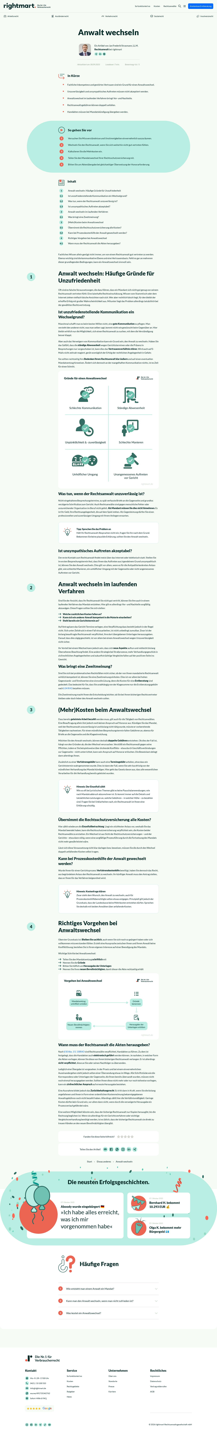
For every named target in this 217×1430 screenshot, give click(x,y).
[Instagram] (27, 1424)
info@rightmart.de (38, 1388)
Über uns (112, 1376)
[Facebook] (31, 1424)
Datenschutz (155, 1381)
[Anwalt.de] (104, 54)
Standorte (112, 1381)
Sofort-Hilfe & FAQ (38, 1398)
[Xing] (96, 54)
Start (89, 1161)
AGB (152, 1391)
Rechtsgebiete (73, 1386)
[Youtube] (49, 1424)
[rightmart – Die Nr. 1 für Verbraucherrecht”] (27, 6)
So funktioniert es (142, 6)
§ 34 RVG (67, 688)
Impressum (155, 1376)
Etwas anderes (104, 1161)
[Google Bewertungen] (39, 1408)
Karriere (112, 1391)
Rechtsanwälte (170, 6)
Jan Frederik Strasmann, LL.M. (123, 45)
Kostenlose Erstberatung (200, 6)
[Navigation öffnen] (184, 6)
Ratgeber (71, 1391)
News (69, 1396)
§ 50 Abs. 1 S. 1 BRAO (74, 1051)
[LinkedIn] (100, 54)
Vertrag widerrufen (158, 1386)
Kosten (157, 6)
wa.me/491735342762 (40, 1393)
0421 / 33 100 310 (38, 1383)
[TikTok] (45, 1424)
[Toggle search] (179, 6)
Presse (111, 1386)
